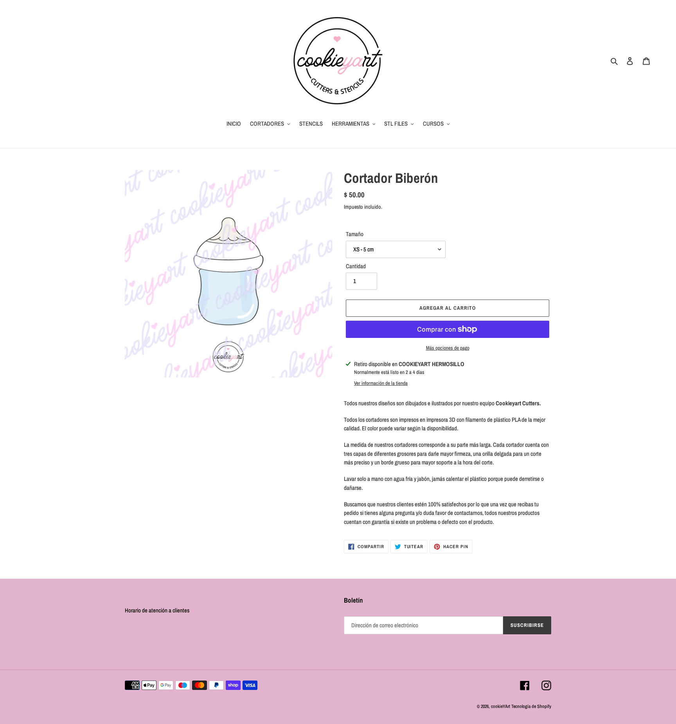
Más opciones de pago (447, 348)
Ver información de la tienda (381, 383)
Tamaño (354, 234)
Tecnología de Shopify (531, 706)
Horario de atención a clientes (157, 610)
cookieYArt (500, 706)
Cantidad (356, 266)
